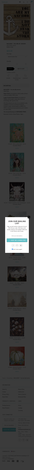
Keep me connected (18, 240)
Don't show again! (17, 249)
